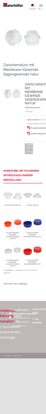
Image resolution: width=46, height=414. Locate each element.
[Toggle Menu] (41, 5)
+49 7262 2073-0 (21, 309)
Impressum (8, 355)
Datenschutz (17, 355)
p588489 (23, 283)
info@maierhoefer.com (25, 313)
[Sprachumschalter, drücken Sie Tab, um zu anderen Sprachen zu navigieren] (32, 5)
